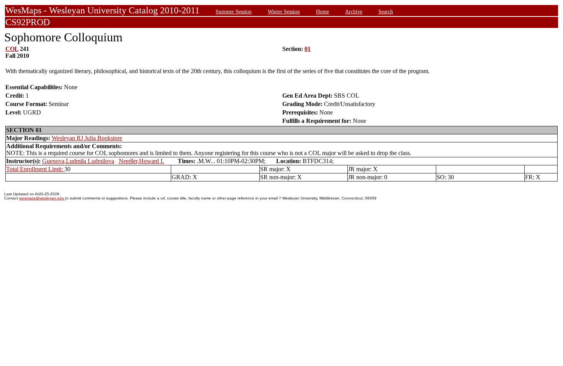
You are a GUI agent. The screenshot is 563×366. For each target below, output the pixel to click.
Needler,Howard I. (141, 161)
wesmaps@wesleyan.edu (42, 198)
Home (322, 11)
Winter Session (284, 11)
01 (307, 49)
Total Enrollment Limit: (35, 169)
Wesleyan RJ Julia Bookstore (87, 138)
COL (11, 49)
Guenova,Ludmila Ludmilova (78, 161)
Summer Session (234, 11)
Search (385, 11)
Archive (353, 11)
